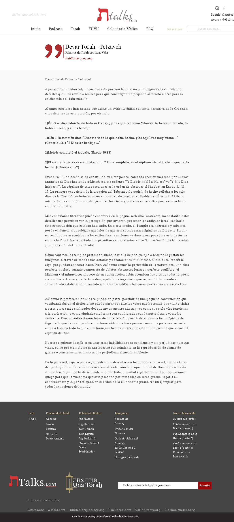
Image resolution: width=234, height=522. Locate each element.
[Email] (217, 8)
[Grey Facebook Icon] (224, 8)
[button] (175, 29)
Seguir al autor (222, 14)
